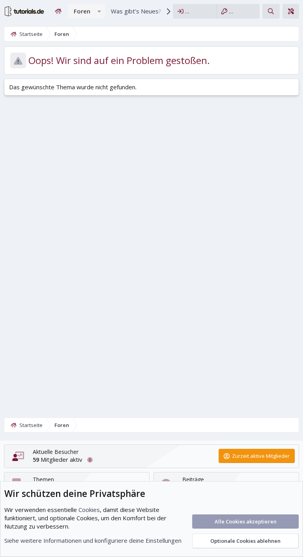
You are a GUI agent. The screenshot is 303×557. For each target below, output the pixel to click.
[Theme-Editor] (290, 11)
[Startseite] (58, 11)
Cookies (89, 510)
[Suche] (270, 11)
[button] (99, 11)
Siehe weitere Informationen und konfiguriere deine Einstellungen (92, 540)
